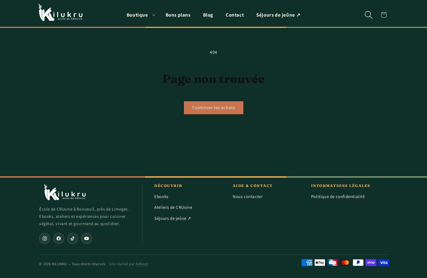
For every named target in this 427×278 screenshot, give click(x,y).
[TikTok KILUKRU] (72, 238)
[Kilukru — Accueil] (65, 192)
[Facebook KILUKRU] (58, 238)
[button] (139, 15)
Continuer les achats (213, 107)
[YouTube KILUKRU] (86, 238)
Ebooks (161, 196)
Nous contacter (248, 196)
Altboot (142, 263)
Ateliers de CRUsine (173, 207)
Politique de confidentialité (338, 196)
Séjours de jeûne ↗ (172, 218)
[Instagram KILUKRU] (44, 238)
